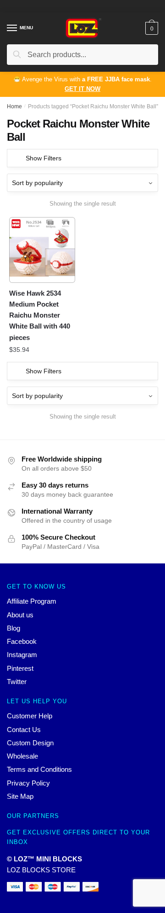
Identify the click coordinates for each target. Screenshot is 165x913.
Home (14, 106)
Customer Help (29, 716)
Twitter (17, 681)
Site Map (20, 796)
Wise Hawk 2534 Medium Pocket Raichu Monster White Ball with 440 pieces (39, 315)
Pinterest (20, 668)
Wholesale (22, 756)
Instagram (22, 654)
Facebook (22, 641)
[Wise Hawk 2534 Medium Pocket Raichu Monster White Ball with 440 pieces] (42, 250)
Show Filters (43, 158)
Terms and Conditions (39, 769)
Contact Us (24, 729)
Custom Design (30, 743)
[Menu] (12, 28)
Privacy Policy (28, 783)
